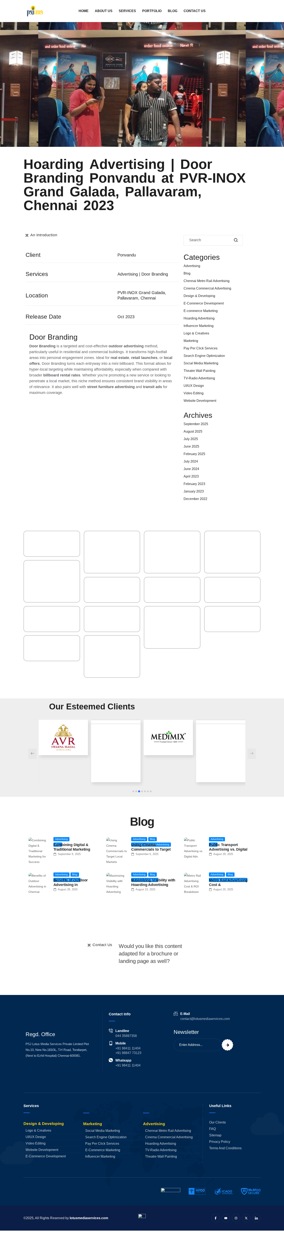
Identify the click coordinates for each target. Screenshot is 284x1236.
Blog (187, 273)
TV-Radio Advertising (199, 378)
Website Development (200, 400)
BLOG (172, 11)
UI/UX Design (194, 385)
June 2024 (191, 469)
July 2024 (191, 461)
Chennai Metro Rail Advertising (207, 281)
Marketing (191, 341)
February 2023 (194, 484)
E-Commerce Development (204, 303)
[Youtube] (226, 1218)
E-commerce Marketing (201, 311)
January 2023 (194, 491)
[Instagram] (236, 1218)
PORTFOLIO (152, 11)
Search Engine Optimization (204, 356)
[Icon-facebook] (215, 1218)
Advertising (192, 266)
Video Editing (194, 393)
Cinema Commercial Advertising (207, 288)
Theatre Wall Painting (199, 370)
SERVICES (127, 11)
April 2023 (191, 476)
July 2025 (191, 439)
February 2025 (194, 454)
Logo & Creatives (196, 333)
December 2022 (195, 499)
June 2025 (191, 446)
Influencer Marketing (199, 326)
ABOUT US (103, 11)
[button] (133, 791)
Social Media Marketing (201, 363)
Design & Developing (199, 296)
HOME (84, 11)
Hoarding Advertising (199, 318)
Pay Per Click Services (200, 348)
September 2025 (196, 424)
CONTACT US (195, 11)
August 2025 (193, 431)
